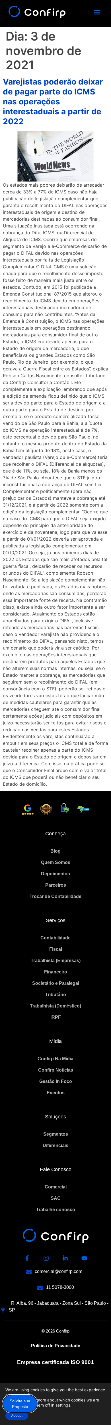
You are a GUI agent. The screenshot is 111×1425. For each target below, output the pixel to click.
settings (63, 1405)
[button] (97, 12)
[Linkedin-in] (65, 1258)
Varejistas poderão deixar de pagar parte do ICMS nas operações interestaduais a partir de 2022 (53, 101)
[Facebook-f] (27, 1258)
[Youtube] (84, 1258)
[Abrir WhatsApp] (96, 1410)
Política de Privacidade (55, 1345)
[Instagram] (46, 1258)
